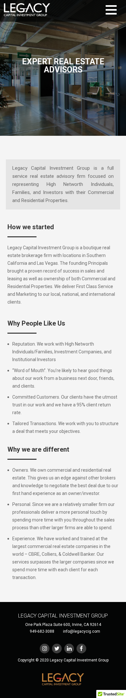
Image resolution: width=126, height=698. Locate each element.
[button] (115, 10)
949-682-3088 (42, 631)
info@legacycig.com (81, 631)
